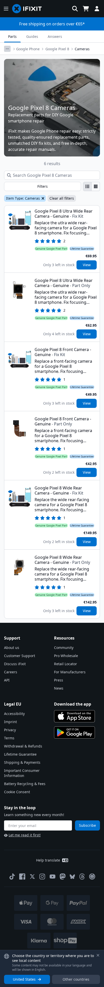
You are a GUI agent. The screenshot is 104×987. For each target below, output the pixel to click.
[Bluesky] (72, 876)
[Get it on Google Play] (74, 732)
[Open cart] (86, 9)
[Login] (97, 9)
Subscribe (87, 825)
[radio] (87, 186)
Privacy (10, 729)
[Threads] (82, 876)
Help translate (48, 860)
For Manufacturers (70, 672)
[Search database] (75, 9)
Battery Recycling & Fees (24, 783)
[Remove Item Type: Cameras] (42, 198)
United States (24, 979)
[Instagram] (42, 876)
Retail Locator (65, 663)
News (58, 688)
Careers (10, 672)
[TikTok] (12, 876)
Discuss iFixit (15, 663)
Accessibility (14, 713)
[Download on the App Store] (74, 716)
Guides (32, 36)
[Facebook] (22, 876)
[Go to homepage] (29, 8)
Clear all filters (61, 198)
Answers (55, 36)
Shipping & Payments (22, 762)
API (7, 680)
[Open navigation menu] (6, 9)
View (87, 264)
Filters (42, 186)
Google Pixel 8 (57, 48)
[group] (91, 186)
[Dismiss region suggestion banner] (98, 955)
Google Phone (28, 48)
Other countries (76, 979)
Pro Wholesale (66, 655)
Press (58, 680)
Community (63, 647)
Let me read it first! (25, 835)
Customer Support (19, 655)
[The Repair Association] (92, 876)
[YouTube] (52, 876)
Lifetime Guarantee (20, 754)
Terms (9, 738)
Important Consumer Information (22, 773)
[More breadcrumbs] (7, 49)
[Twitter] (32, 876)
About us (11, 647)
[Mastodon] (63, 876)
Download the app (72, 704)
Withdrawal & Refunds (23, 746)
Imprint (10, 721)
